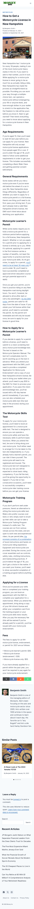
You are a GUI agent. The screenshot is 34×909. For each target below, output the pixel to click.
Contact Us (14, 898)
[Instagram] (11, 892)
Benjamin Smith (10, 28)
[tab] (13, 779)
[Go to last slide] (4, 761)
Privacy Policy (24, 898)
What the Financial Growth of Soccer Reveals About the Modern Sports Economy (16, 858)
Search (5, 819)
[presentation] (17, 754)
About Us (6, 898)
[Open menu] (30, 3)
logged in (17, 799)
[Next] (29, 761)
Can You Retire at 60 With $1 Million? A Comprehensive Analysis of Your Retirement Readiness (16, 878)
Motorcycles (8, 12)
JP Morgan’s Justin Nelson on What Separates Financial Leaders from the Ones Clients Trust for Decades (16, 838)
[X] (7, 892)
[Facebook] (3, 892)
